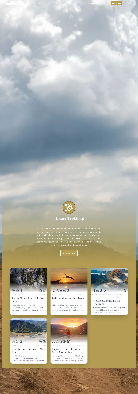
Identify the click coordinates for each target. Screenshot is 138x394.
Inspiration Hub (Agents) (94, 3)
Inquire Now (116, 3)
